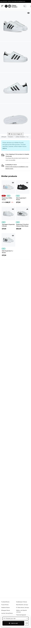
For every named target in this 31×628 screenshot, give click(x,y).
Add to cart (14, 623)
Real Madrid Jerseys (22, 604)
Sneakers (11, 136)
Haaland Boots (5, 607)
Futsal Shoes (5, 604)
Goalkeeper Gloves (21, 601)
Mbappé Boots (5, 610)
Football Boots (5, 601)
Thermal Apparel (21, 614)
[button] (15, 166)
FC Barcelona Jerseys (22, 607)
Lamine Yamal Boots (7, 613)
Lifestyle (3, 136)
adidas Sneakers (20, 136)
